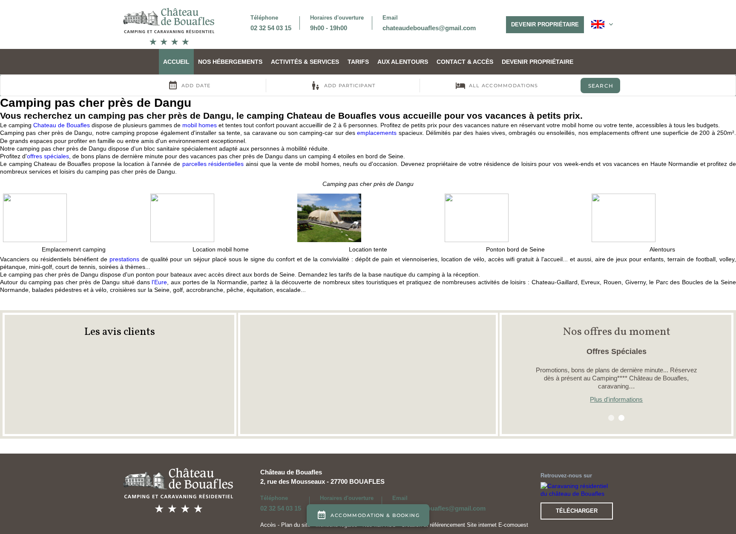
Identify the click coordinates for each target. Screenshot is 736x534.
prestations (124, 259)
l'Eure (159, 282)
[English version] (602, 24)
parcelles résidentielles (213, 163)
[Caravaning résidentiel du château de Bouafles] (576, 488)
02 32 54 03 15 (270, 27)
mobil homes (199, 125)
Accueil (176, 61)
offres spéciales (48, 156)
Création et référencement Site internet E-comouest (464, 525)
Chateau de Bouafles (61, 125)
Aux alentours (402, 61)
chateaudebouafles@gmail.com (429, 27)
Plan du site (295, 525)
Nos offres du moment (616, 332)
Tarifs (358, 61)
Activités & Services (305, 61)
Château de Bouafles (291, 472)
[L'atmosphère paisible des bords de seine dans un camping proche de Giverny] (169, 26)
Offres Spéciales (616, 351)
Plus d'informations (616, 399)
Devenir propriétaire (545, 24)
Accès (268, 525)
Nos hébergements (230, 61)
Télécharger (577, 511)
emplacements (377, 132)
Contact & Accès (465, 61)
